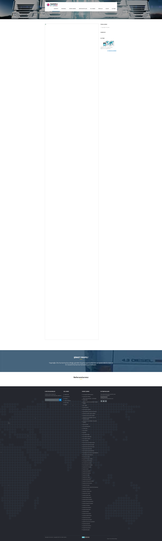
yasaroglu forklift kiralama (88, 394)
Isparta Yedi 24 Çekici (87, 513)
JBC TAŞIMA (85, 405)
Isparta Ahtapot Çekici (87, 497)
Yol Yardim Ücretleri (86, 438)
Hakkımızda (66, 394)
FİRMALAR (100, 8)
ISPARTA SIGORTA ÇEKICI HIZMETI (89, 413)
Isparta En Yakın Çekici (87, 491)
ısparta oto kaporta (86, 473)
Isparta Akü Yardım (86, 493)
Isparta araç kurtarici (87, 479)
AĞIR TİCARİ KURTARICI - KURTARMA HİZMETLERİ (89, 399)
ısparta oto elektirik (86, 471)
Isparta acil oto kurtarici (87, 483)
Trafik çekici (85, 428)
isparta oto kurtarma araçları (88, 444)
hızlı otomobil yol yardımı (88, 464)
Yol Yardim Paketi (86, 434)
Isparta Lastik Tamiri (87, 495)
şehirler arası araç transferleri (89, 521)
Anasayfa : (77, 14)
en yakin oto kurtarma (87, 462)
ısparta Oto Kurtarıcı (87, 517)
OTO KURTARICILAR (86, 426)
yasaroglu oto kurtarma (87, 460)
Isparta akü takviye (86, 396)
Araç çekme (85, 430)
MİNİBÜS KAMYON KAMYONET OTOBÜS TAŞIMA (90, 402)
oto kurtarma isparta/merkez (88, 450)
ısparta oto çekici (86, 485)
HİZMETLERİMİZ (72, 8)
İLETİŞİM (113, 8)
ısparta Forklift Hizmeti (87, 515)
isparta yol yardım (86, 456)
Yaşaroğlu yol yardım (105, 27)
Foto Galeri (66, 402)
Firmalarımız (83, 14)
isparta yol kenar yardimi (88, 458)
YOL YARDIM (92, 8)
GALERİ (107, 8)
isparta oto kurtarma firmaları (88, 446)
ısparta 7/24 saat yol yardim (88, 481)
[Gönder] (60, 400)
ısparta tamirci (86, 469)
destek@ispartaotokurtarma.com (106, 398)
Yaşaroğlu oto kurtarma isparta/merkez (90, 452)
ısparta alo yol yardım (87, 467)
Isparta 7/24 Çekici (86, 505)
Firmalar (66, 398)
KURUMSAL (63, 8)
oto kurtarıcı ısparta (87, 409)
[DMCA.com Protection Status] (99, 537)
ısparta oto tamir (86, 475)
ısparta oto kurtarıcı (87, 527)
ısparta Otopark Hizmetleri (88, 503)
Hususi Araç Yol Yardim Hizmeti (89, 442)
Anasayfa (56, 8)
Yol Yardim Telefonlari (87, 436)
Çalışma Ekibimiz (67, 400)
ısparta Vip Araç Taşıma (87, 519)
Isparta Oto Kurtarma (87, 507)
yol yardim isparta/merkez (88, 454)
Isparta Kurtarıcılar (86, 523)
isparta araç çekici (86, 489)
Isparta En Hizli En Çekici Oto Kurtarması (90, 487)
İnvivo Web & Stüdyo (113, 538)
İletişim (65, 404)
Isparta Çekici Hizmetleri (87, 499)
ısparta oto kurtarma (87, 525)
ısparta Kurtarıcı (86, 511)
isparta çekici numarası (87, 448)
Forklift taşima (85, 407)
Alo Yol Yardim (85, 440)
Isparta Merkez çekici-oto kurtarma (90, 411)
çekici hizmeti (85, 424)
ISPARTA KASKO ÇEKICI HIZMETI (89, 415)
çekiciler (84, 432)
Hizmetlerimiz (67, 396)
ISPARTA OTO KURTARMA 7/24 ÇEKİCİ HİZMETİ (90, 421)
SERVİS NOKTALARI (83, 8)
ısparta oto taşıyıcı (86, 477)
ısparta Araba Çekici (87, 509)
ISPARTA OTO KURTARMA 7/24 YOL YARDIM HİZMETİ (89, 418)
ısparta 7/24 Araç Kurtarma (88, 501)
